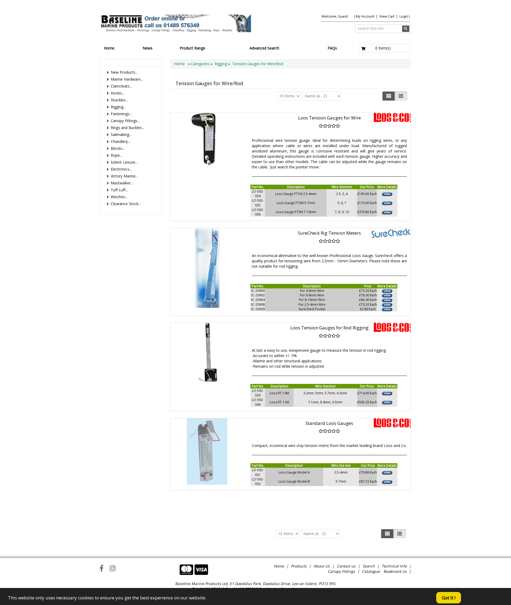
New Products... (124, 72)
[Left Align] (388, 96)
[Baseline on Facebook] (101, 568)
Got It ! (448, 598)
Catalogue (371, 571)
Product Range (192, 48)
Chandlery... (120, 141)
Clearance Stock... (126, 203)
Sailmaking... (121, 134)
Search (369, 566)
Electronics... (121, 169)
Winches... (119, 196)
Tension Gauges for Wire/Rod (257, 63)
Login (403, 16)
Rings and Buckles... (127, 127)
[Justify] (401, 96)
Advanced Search (264, 48)
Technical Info (394, 566)
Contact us (346, 566)
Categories (201, 63)
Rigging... (118, 106)
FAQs (332, 48)
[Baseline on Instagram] (113, 568)
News (148, 48)
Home (109, 48)
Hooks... (117, 93)
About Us (322, 566)
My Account (365, 16)
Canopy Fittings (341, 571)
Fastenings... (121, 113)
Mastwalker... (122, 182)
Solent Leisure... (124, 162)
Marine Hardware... (127, 79)
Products (299, 566)
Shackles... (119, 99)
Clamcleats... (121, 86)
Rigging (221, 63)
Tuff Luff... (119, 189)
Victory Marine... (124, 176)
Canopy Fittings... (125, 120)
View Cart (387, 16)
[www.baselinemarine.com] (175, 23)
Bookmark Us (395, 571)
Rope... (116, 155)
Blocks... (118, 148)
